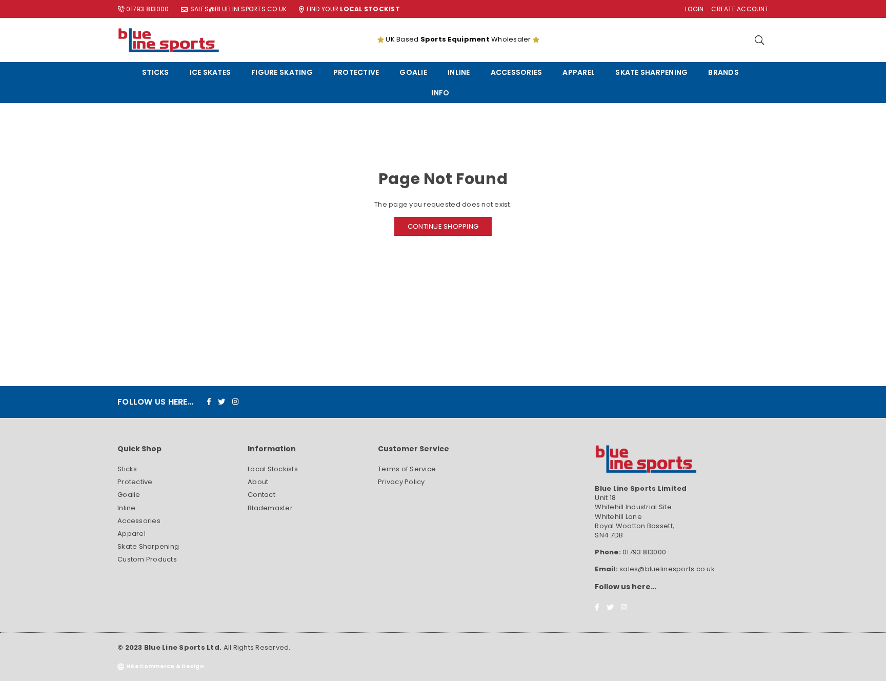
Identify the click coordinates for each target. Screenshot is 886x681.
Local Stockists (273, 469)
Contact (261, 494)
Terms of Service (407, 469)
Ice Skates (210, 72)
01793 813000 (147, 9)
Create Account (740, 9)
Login (694, 9)
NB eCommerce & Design (165, 666)
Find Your (353, 9)
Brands (723, 72)
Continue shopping (443, 226)
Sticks (155, 72)
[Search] (759, 40)
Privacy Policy (401, 482)
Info (440, 93)
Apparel (578, 72)
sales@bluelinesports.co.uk (238, 9)
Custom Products (147, 559)
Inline (459, 72)
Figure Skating (282, 72)
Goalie (413, 72)
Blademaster (270, 508)
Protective (356, 72)
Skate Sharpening (651, 72)
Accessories (516, 72)
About (258, 482)
